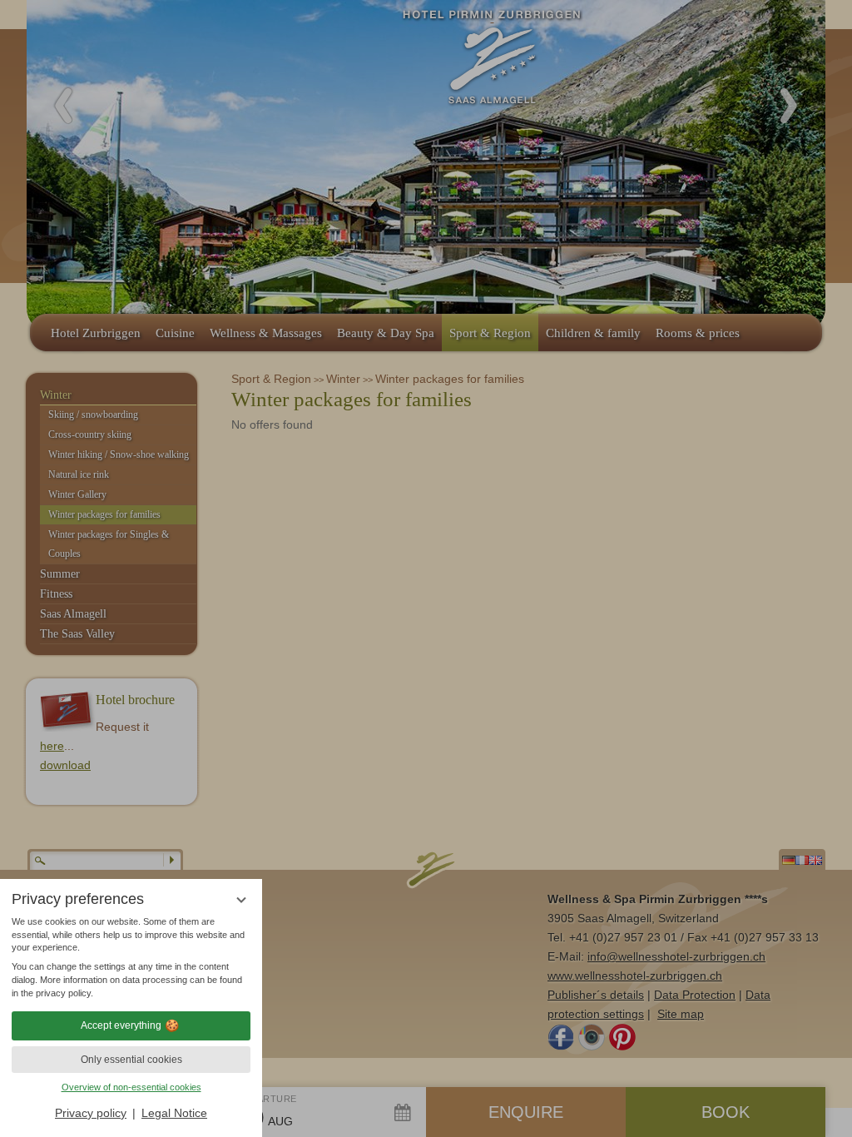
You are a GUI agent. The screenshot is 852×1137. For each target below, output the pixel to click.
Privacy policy (90, 1113)
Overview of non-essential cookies (131, 1087)
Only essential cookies (131, 1059)
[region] (131, 958)
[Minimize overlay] (241, 900)
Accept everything (121, 1025)
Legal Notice (174, 1113)
